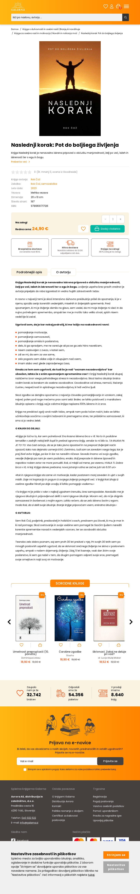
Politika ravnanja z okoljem (67, 811)
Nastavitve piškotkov (116, 867)
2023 (34, 188)
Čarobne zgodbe (70, 651)
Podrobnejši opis (29, 272)
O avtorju (63, 272)
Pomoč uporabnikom (105, 811)
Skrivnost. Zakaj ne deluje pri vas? (109, 653)
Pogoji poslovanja (103, 801)
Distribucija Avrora (62, 801)
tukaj (91, 875)
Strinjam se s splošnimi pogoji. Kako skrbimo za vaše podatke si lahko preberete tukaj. (72, 769)
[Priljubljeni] (105, 6)
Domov (15, 29)
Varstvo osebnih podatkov (108, 806)
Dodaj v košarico (110, 228)
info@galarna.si (29, 822)
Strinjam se (116, 855)
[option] (30, 631)
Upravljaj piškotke (103, 820)
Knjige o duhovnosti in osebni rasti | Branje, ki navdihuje (51, 29)
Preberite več (19, 161)
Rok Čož (35, 179)
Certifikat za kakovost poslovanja (65, 818)
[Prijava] (111, 6)
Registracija (100, 796)
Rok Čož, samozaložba (44, 184)
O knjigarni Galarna (63, 796)
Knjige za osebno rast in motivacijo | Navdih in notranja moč (45, 33)
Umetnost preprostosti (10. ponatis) (31, 653)
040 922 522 (29, 818)
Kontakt (56, 806)
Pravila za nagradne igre (107, 815)
